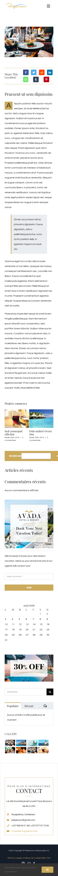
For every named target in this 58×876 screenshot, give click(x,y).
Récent (29, 706)
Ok (47, 869)
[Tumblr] (35, 79)
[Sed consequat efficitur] (43, 750)
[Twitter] (33, 72)
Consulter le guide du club (24, 831)
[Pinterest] (46, 79)
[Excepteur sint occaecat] (32, 743)
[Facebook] (25, 72)
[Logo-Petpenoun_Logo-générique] (16, 3)
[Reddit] (41, 72)
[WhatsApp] (25, 79)
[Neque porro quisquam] (10, 743)
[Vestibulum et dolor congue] (21, 750)
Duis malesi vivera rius (40, 432)
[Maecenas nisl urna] (32, 750)
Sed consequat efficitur (13, 432)
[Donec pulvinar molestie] (10, 750)
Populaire (13, 706)
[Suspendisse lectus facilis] (43, 743)
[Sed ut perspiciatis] (21, 743)
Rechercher (15, 456)
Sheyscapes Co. (42, 851)
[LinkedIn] (49, 72)
